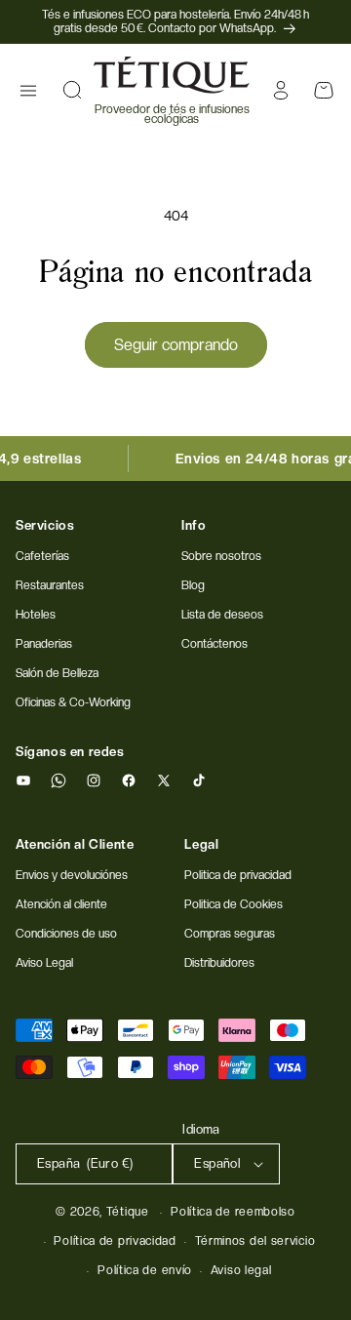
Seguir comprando (176, 345)
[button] (28, 90)
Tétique (127, 1212)
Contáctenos (214, 644)
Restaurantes (50, 585)
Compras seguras (229, 933)
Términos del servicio (255, 1241)
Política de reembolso (233, 1212)
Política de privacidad (115, 1241)
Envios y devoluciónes (72, 875)
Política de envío (145, 1270)
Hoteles (36, 614)
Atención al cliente (61, 904)
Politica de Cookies (233, 904)
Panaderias (44, 644)
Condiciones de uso (66, 933)
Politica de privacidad (238, 875)
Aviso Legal (44, 963)
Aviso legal (241, 1270)
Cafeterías (42, 556)
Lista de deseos (222, 614)
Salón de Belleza (57, 673)
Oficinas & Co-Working (73, 702)
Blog (193, 585)
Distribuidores (219, 963)
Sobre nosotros (221, 556)
